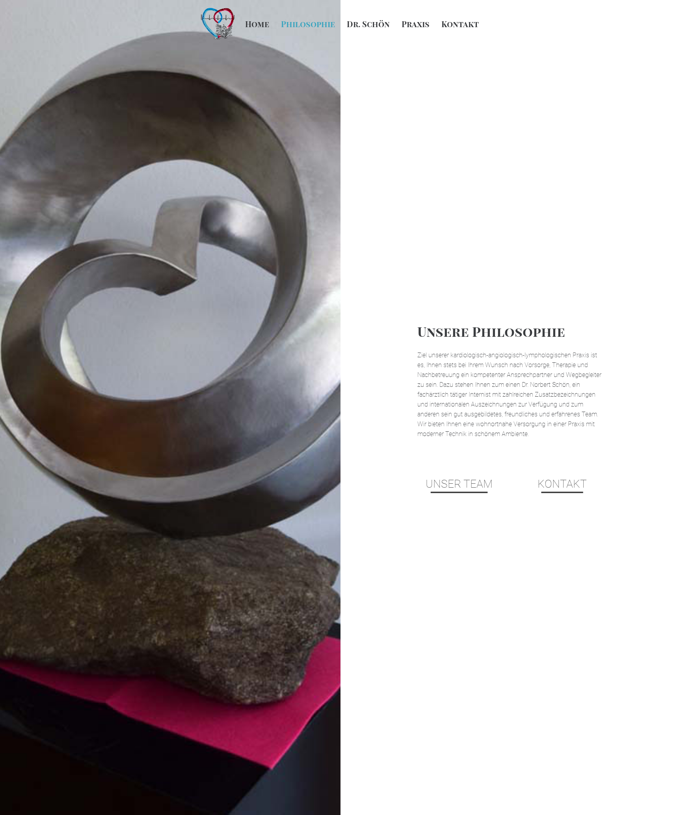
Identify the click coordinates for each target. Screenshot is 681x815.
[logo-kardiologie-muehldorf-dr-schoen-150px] (218, 23)
